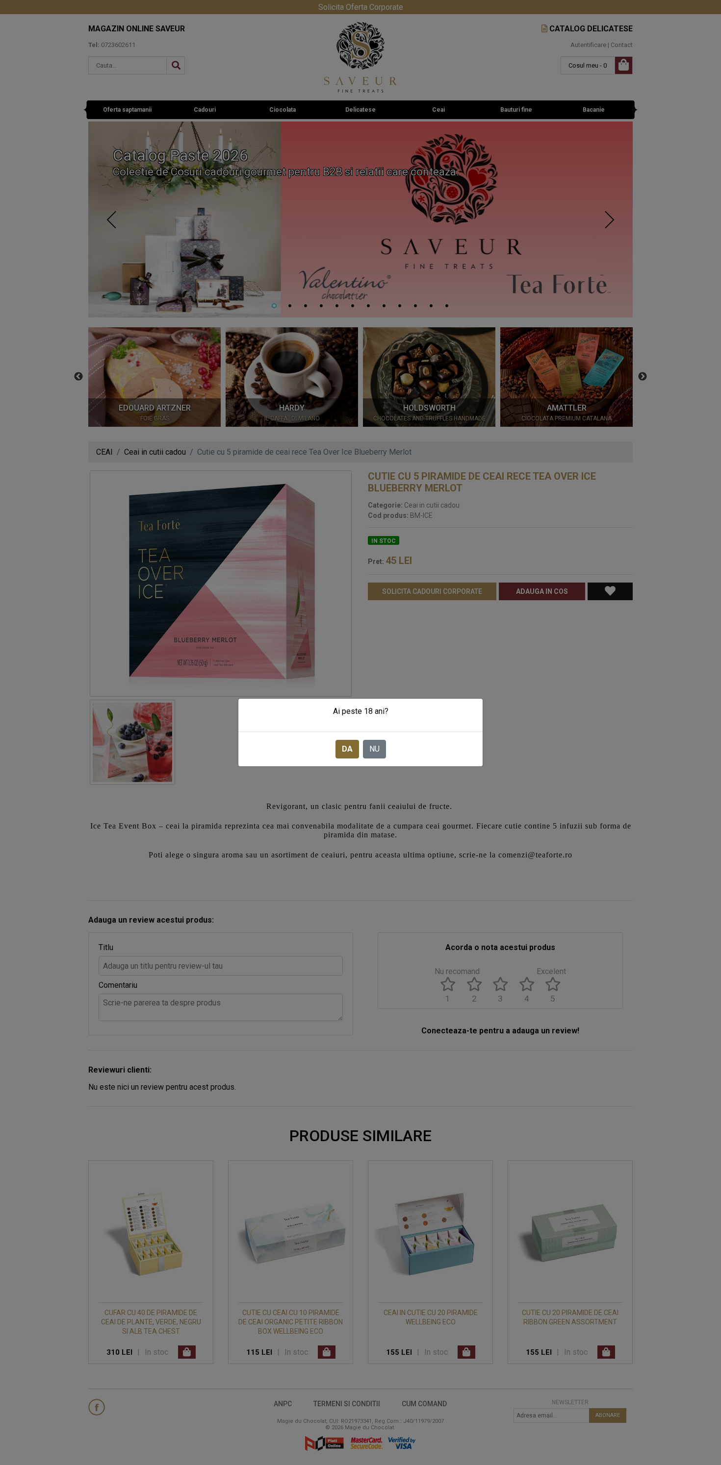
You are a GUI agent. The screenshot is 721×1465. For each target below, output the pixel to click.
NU (374, 749)
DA (347, 749)
